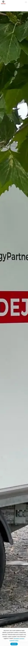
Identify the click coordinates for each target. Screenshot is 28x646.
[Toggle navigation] (26, 2)
